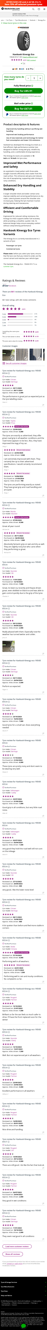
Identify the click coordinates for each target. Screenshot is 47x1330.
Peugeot (13, 997)
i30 (12, 573)
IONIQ (13, 1040)
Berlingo (14, 382)
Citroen (13, 379)
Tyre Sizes (4, 1291)
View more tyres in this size (14, 23)
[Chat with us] (23, 1326)
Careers (14, 1305)
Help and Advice (6, 1295)
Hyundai (13, 571)
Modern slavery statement (20, 1303)
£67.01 (28, 108)
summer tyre (8, 266)
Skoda (12, 947)
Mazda (13, 511)
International (6, 1305)
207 (12, 1150)
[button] (33, 9)
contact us (10, 1264)
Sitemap (34, 1303)
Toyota (12, 421)
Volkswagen (14, 790)
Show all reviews (12, 1254)
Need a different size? (30, 57)
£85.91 (28, 91)
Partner (14, 1000)
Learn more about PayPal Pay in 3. (18, 1326)
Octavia (14, 949)
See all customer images (16, 363)
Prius (13, 423)
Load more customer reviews (17, 1246)
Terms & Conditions (24, 1301)
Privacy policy (6, 1303)
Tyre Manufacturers (7, 1287)
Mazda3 (14, 514)
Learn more (37, 96)
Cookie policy (37, 1301)
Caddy (13, 793)
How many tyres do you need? (14, 78)
